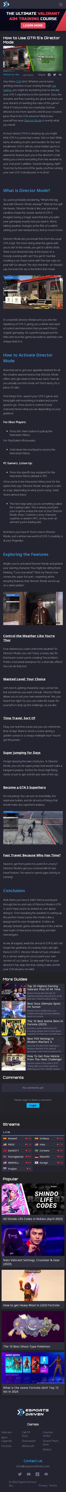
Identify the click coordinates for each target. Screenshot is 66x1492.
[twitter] (54, 75)
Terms (53, 1485)
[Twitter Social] (20, 1474)
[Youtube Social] (29, 1474)
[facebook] (49, 75)
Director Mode (33, 120)
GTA (18, 81)
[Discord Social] (37, 1474)
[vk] (60, 75)
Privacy (43, 1485)
